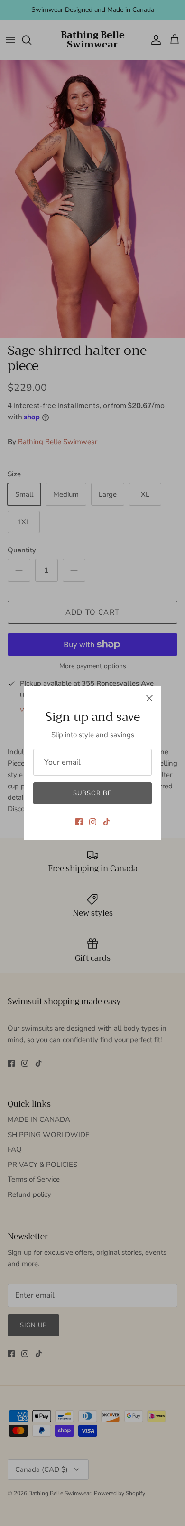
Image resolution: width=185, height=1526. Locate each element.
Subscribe (92, 793)
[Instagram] (92, 821)
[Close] (149, 698)
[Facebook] (79, 821)
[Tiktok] (106, 821)
